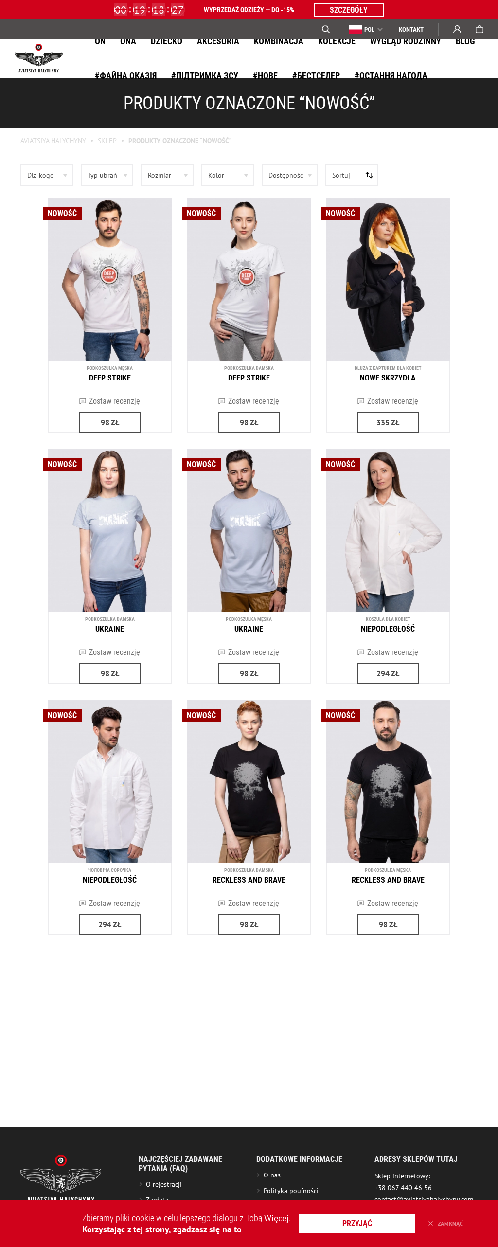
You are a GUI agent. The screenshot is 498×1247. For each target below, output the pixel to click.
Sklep (107, 140)
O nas (272, 1175)
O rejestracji (164, 1184)
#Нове (265, 76)
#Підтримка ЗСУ (204, 76)
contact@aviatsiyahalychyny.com (423, 1199)
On (100, 41)
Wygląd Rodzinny (405, 41)
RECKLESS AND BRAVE (249, 880)
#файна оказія (126, 76)
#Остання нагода (391, 76)
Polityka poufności (291, 1190)
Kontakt (411, 29)
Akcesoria (218, 41)
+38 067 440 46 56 (403, 1187)
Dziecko (166, 41)
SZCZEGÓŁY (349, 10)
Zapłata (157, 1199)
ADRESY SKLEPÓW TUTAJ (416, 1159)
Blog (465, 41)
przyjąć (357, 1223)
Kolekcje (337, 41)
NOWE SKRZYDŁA (388, 377)
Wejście (457, 29)
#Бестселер (316, 76)
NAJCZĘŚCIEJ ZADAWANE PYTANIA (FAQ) (180, 1164)
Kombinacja (278, 41)
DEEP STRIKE (110, 377)
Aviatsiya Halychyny (53, 140)
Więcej (276, 1218)
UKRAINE (109, 628)
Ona (128, 41)
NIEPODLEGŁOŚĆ (388, 628)
